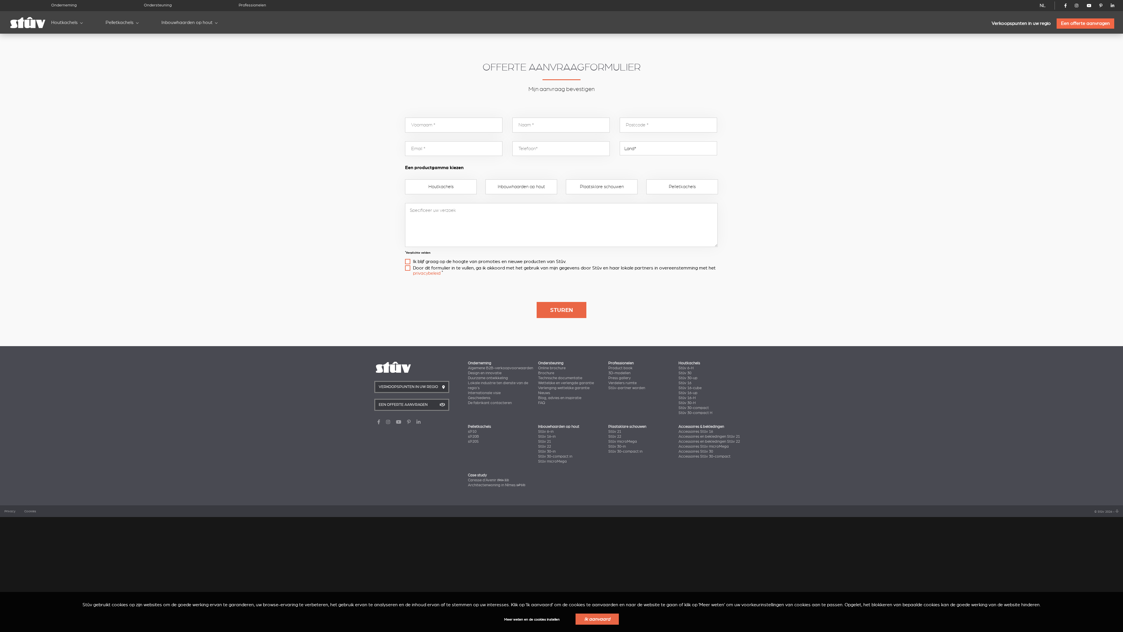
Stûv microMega (552, 461)
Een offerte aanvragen (1085, 23)
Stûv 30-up (687, 378)
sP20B (473, 436)
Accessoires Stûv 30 (695, 451)
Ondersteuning (158, 5)
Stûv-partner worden (626, 388)
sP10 (472, 432)
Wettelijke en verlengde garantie (566, 383)
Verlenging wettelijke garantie (564, 388)
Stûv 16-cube (690, 388)
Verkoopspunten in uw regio (1021, 23)
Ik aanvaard (597, 619)
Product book (620, 368)
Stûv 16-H (687, 398)
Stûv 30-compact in (555, 456)
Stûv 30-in (547, 451)
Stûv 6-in (546, 432)
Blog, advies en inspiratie (559, 398)
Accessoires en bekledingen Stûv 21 (709, 436)
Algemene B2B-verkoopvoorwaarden (500, 368)
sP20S (473, 441)
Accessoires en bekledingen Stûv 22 (709, 441)
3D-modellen (619, 373)
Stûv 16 (684, 383)
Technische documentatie (560, 378)
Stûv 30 (684, 373)
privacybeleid (426, 273)
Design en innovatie (485, 373)
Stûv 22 (544, 446)
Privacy (9, 511)
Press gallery (619, 378)
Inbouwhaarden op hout (187, 22)
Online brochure (552, 368)
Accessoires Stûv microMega (703, 446)
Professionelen (252, 5)
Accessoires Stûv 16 (695, 432)
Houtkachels (64, 22)
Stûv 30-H (687, 403)
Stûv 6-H (686, 368)
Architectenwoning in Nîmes (496, 485)
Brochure (546, 373)
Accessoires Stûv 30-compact (704, 456)
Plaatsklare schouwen (602, 186)
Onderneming (64, 5)
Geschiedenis (479, 398)
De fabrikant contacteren (490, 403)
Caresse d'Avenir (488, 480)
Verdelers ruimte (622, 383)
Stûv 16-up (687, 393)
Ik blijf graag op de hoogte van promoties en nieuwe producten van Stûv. (489, 261)
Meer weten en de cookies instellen (532, 619)
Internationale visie (484, 393)
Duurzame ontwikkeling (488, 378)
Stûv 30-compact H (695, 413)
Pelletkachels (120, 22)
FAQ (541, 403)
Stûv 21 (544, 441)
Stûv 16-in (547, 436)
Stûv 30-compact (693, 408)
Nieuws (544, 393)
